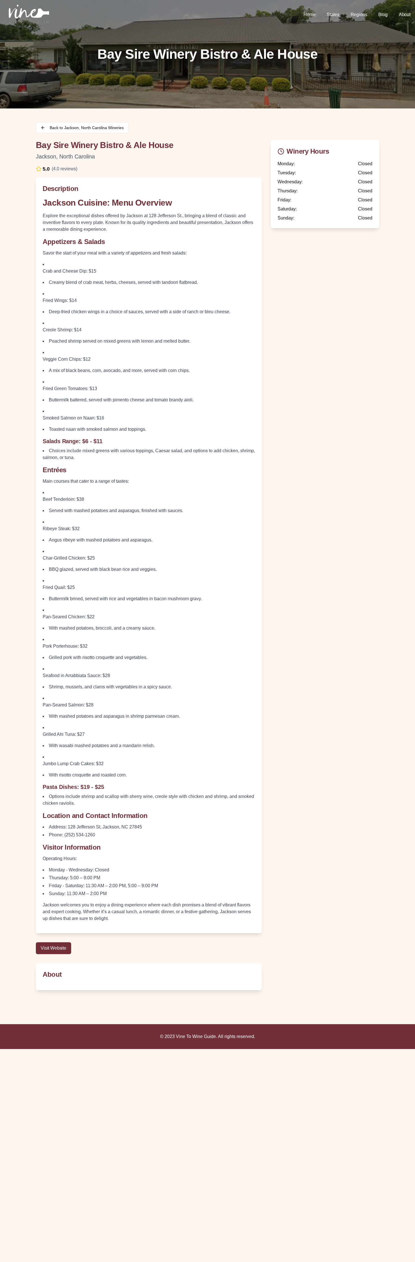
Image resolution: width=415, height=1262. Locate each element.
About (404, 14)
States (333, 14)
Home (309, 14)
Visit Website (53, 948)
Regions (359, 14)
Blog (382, 14)
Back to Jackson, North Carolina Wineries (87, 127)
